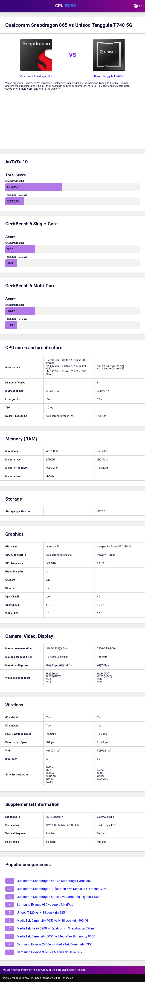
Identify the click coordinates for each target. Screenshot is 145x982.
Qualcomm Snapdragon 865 (36, 76)
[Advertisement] (72, 122)
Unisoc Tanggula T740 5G (108, 76)
